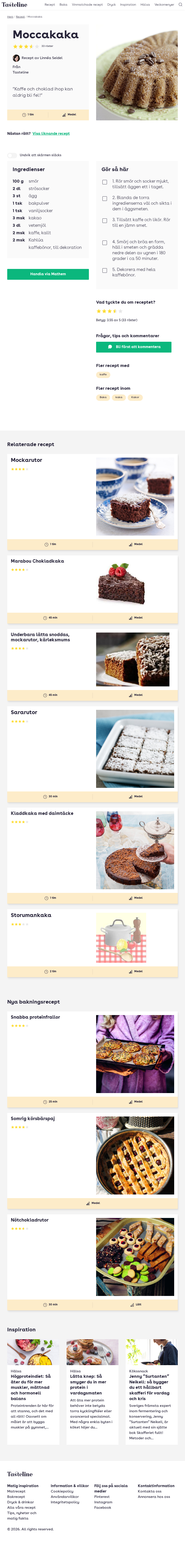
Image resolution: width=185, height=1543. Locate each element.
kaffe (103, 374)
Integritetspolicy (65, 1502)
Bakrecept (16, 1497)
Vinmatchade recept (87, 4)
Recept (50, 4)
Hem (10, 17)
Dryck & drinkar (20, 1502)
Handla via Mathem (48, 274)
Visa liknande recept (51, 134)
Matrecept (16, 1491)
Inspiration (128, 4)
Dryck (111, 4)
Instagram (103, 1502)
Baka (63, 4)
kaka (119, 397)
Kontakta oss (150, 1491)
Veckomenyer (164, 4)
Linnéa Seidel (51, 58)
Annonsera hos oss (154, 1497)
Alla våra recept (21, 1508)
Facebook (102, 1508)
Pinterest (102, 1497)
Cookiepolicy (62, 1491)
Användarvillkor (65, 1497)
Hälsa (145, 4)
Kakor (135, 397)
